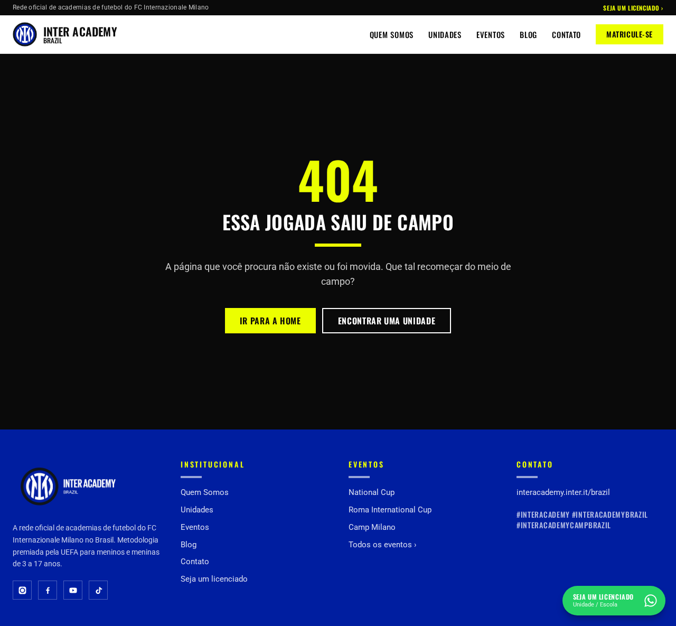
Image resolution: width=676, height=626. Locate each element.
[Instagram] (22, 590)
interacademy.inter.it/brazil (563, 492)
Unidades (445, 34)
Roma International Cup (390, 510)
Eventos (490, 34)
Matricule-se (629, 34)
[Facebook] (47, 590)
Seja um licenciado (214, 579)
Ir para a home (270, 320)
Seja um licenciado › (633, 7)
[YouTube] (72, 590)
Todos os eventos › (383, 544)
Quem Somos (392, 34)
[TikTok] (98, 590)
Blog (528, 34)
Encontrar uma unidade (386, 320)
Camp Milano (372, 527)
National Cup (372, 492)
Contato (566, 34)
